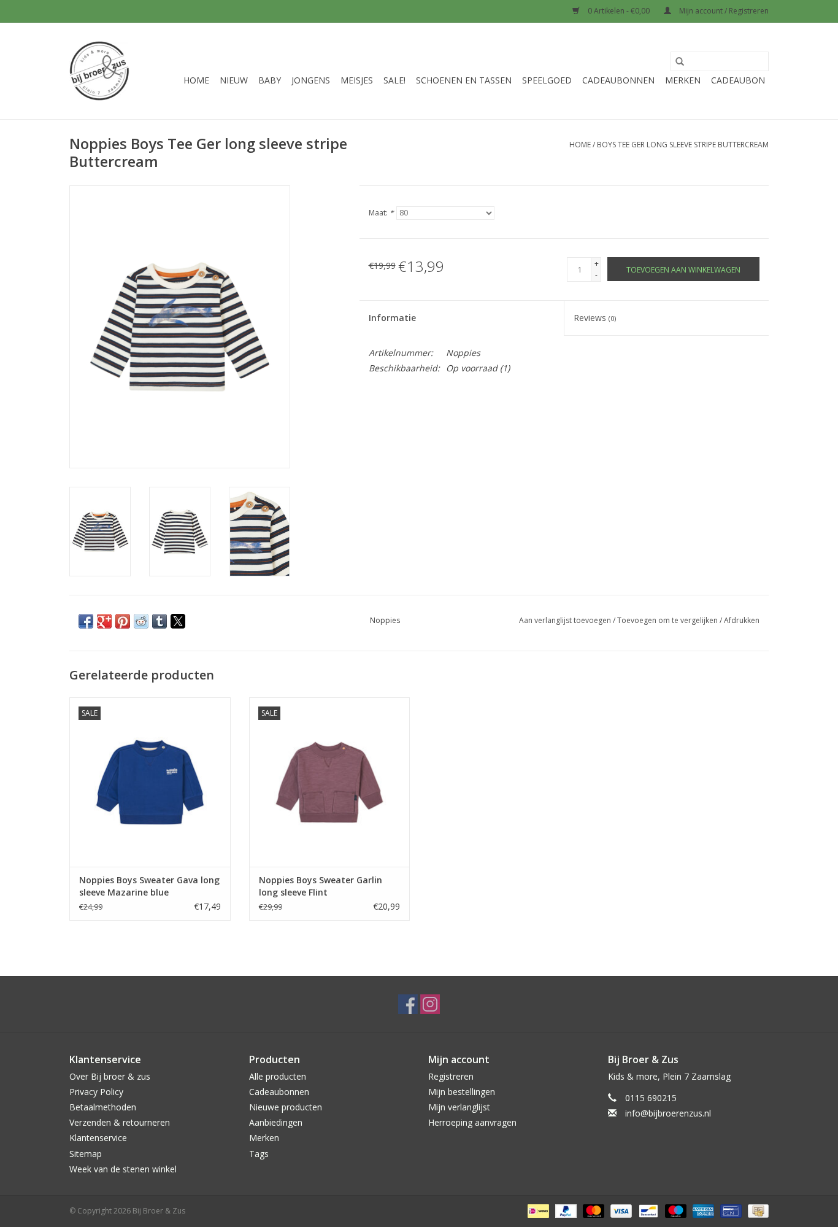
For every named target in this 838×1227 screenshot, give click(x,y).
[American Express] (702, 1210)
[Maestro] (674, 1210)
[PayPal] (565, 1210)
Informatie (392, 317)
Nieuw (234, 80)
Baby (269, 80)
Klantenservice (98, 1138)
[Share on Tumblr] (159, 621)
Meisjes (356, 80)
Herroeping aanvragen (472, 1122)
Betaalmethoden (102, 1107)
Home (196, 80)
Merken (683, 80)
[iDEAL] (536, 1210)
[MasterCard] (592, 1210)
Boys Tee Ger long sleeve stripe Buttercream (683, 144)
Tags (259, 1153)
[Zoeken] (680, 61)
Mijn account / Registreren (723, 11)
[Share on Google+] (104, 621)
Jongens (310, 80)
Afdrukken (741, 620)
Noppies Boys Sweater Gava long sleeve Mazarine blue (149, 886)
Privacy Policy (96, 1091)
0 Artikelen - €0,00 (619, 11)
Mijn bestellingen (461, 1091)
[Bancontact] (647, 1210)
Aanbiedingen (275, 1122)
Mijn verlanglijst (459, 1107)
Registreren (451, 1076)
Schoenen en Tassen (464, 80)
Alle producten (277, 1076)
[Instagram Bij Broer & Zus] (430, 1004)
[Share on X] (178, 621)
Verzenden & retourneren (119, 1122)
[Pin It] (122, 621)
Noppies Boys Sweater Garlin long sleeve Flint (320, 886)
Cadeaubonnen (618, 80)
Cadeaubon (738, 80)
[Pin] (729, 1210)
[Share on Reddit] (141, 621)
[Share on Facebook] (86, 621)
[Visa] (620, 1210)
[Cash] (756, 1210)
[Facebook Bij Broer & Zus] (408, 1004)
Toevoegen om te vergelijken (668, 620)
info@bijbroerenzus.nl (668, 1113)
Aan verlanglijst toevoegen (566, 620)
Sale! (394, 80)
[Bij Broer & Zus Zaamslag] (99, 71)
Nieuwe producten (285, 1107)
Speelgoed (547, 80)
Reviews (595, 317)
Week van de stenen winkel (123, 1169)
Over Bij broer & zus (109, 1076)
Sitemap (85, 1153)
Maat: (381, 212)
